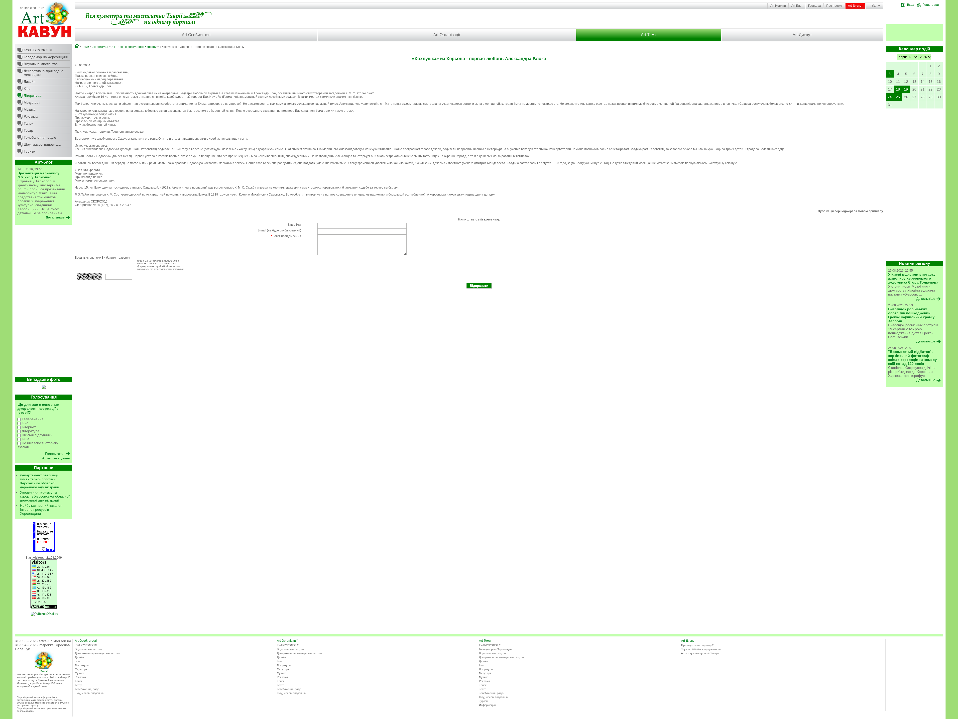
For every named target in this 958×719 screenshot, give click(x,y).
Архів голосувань (56, 458)
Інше (25, 439)
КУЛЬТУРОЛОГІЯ (38, 50)
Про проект (834, 5)
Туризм (29, 151)
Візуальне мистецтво (41, 64)
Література (32, 96)
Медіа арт (32, 102)
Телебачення (32, 419)
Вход (910, 4)
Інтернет (28, 427)
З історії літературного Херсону (134, 47)
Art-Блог (797, 5)
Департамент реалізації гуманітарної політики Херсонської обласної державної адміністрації (39, 481)
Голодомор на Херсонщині (46, 57)
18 (898, 89)
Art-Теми (649, 35)
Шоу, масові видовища (42, 144)
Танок (28, 123)
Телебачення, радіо (40, 137)
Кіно (27, 89)
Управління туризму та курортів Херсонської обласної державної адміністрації (45, 496)
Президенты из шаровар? (697, 645)
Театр (28, 130)
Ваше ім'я (294, 224)
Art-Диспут (855, 5)
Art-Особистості (196, 35)
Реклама (31, 116)
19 (906, 89)
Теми (85, 47)
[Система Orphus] (44, 550)
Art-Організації (446, 35)
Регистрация (932, 4)
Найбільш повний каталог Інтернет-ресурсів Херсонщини (41, 509)
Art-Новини (778, 5)
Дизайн (29, 82)
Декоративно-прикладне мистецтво (43, 73)
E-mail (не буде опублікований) (279, 230)
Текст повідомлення (286, 236)
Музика (29, 109)
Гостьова (814, 5)
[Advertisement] (43, 302)
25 (898, 97)
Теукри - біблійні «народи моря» (701, 649)
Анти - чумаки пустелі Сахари (700, 653)
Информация (487, 705)
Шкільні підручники (36, 435)
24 (890, 97)
